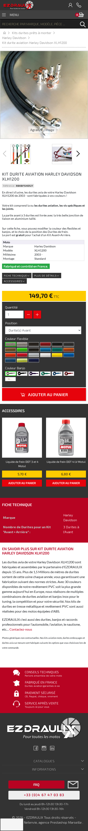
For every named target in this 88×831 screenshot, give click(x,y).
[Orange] (10, 355)
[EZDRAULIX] (18, 5)
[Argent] (34, 355)
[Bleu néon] (45, 350)
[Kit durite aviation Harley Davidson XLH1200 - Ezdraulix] (20, 154)
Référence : (9, 185)
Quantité (11, 307)
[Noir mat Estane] (69, 344)
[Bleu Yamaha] (69, 355)
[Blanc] (45, 355)
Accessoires (13, 281)
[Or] (10, 350)
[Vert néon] (57, 350)
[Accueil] (7, 33)
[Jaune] (57, 355)
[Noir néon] (34, 350)
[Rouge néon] (45, 344)
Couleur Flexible (17, 339)
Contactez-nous (20, 629)
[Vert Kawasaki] (22, 350)
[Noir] (57, 344)
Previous (5, 154)
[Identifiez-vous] (70, 5)
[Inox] (11, 373)
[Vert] (45, 373)
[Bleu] (57, 373)
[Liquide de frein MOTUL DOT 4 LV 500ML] (66, 438)
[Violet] (34, 373)
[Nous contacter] (73, 791)
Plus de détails (45, 275)
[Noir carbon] (34, 344)
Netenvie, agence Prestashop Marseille (53, 822)
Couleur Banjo (15, 368)
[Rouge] (22, 355)
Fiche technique (15, 275)
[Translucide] (22, 344)
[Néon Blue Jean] (10, 360)
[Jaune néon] (22, 360)
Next (77, 154)
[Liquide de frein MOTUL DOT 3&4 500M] (22, 438)
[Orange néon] (69, 350)
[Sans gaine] (11, 344)
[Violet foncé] (34, 360)
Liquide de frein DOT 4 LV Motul (66, 461)
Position (11, 323)
